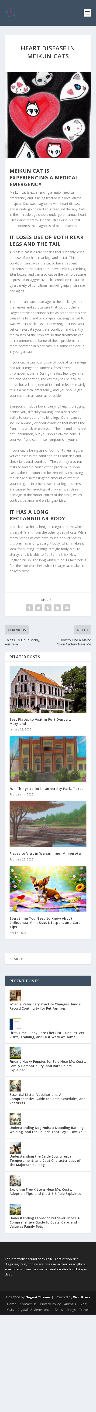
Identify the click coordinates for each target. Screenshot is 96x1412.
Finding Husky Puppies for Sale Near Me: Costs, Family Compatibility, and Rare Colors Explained (48, 1065)
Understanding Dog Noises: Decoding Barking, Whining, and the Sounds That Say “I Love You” (48, 1129)
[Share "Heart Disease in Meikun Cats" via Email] (66, 608)
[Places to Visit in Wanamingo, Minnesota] (48, 824)
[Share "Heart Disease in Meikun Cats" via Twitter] (38, 608)
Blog (82, 1304)
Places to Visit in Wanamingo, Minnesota (45, 853)
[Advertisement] (48, 1363)
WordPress (81, 1297)
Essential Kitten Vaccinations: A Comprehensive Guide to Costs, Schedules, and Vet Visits (48, 1098)
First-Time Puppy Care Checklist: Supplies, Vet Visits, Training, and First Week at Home (47, 1035)
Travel (84, 1309)
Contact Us (28, 1304)
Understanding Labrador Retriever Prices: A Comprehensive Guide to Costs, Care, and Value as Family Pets (45, 1222)
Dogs (59, 1309)
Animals (70, 1304)
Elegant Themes (38, 1297)
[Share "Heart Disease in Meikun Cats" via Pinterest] (48, 608)
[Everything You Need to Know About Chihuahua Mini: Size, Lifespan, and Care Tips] (48, 889)
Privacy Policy (50, 1304)
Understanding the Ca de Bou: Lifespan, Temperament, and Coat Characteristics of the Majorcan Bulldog (45, 1160)
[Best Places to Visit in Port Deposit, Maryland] (48, 689)
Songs (71, 1309)
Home (11, 1304)
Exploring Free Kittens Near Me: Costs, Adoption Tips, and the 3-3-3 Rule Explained (45, 1191)
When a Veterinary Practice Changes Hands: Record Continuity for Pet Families (45, 1006)
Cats (10, 1309)
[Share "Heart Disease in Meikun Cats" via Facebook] (29, 608)
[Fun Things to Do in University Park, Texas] (48, 759)
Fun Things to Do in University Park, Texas (46, 788)
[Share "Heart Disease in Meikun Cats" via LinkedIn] (57, 608)
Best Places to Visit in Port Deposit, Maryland (40, 721)
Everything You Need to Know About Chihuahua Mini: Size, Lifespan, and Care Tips (45, 922)
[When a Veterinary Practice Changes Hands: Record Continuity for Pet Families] (15, 995)
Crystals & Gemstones (34, 1309)
